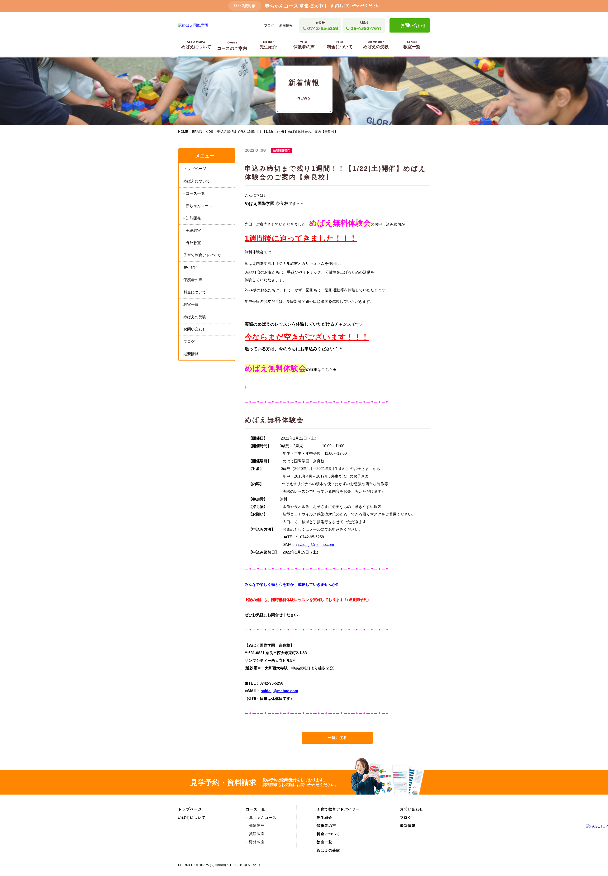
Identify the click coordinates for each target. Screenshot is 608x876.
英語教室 (193, 230)
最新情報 (191, 354)
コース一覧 (195, 193)
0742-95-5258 (322, 28)
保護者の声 (304, 44)
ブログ (269, 25)
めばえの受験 (376, 44)
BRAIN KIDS (202, 131)
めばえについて (196, 44)
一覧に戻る (337, 738)
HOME (183, 131)
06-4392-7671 (365, 28)
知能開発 (193, 218)
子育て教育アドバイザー (204, 255)
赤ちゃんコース (199, 206)
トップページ (194, 169)
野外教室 (193, 243)
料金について (340, 44)
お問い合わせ (413, 25)
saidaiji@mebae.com (316, 545)
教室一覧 (411, 44)
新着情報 (286, 25)
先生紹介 (268, 44)
